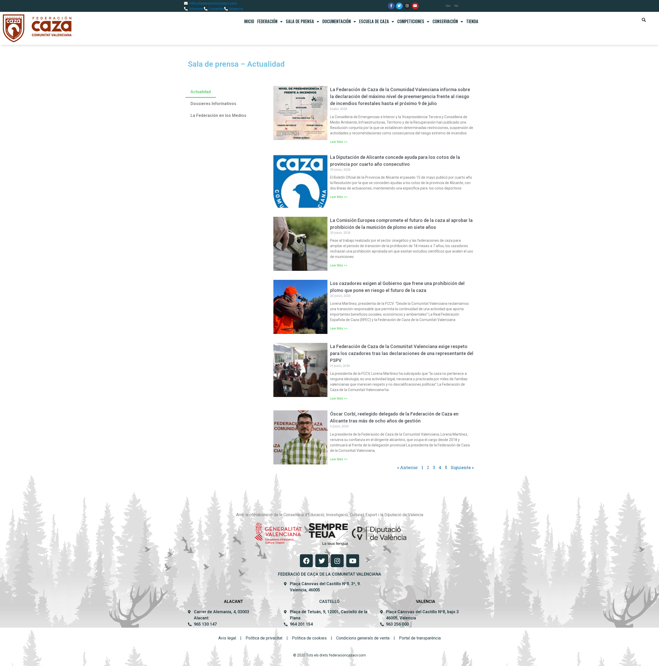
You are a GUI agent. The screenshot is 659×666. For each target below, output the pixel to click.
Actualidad (200, 91)
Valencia (235, 9)
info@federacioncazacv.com (212, 3)
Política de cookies (309, 638)
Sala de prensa (300, 21)
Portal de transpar (415, 638)
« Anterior (407, 467)
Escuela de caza (374, 21)
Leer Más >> (339, 142)
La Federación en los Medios (218, 115)
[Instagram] (407, 6)
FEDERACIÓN (267, 21)
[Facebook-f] (391, 6)
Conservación (445, 21)
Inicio (249, 21)
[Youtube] (415, 6)
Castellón (215, 9)
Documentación (336, 21)
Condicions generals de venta (362, 638)
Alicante (195, 9)
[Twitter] (399, 6)
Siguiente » (462, 467)
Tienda (472, 21)
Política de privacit (262, 638)
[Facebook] (306, 560)
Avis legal (227, 638)
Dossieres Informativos (213, 103)
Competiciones (410, 21)
